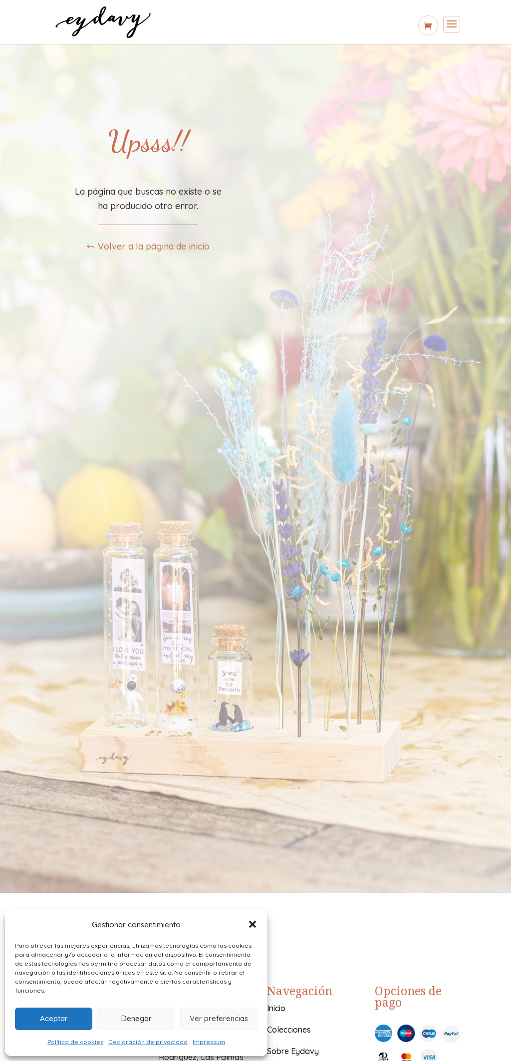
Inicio (276, 1008)
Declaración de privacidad (148, 1042)
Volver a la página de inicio (154, 246)
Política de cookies (75, 1042)
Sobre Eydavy (293, 1051)
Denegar (136, 1018)
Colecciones (289, 1030)
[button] (252, 924)
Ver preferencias (219, 1018)
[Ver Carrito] (428, 25)
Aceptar (54, 1018)
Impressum (209, 1042)
